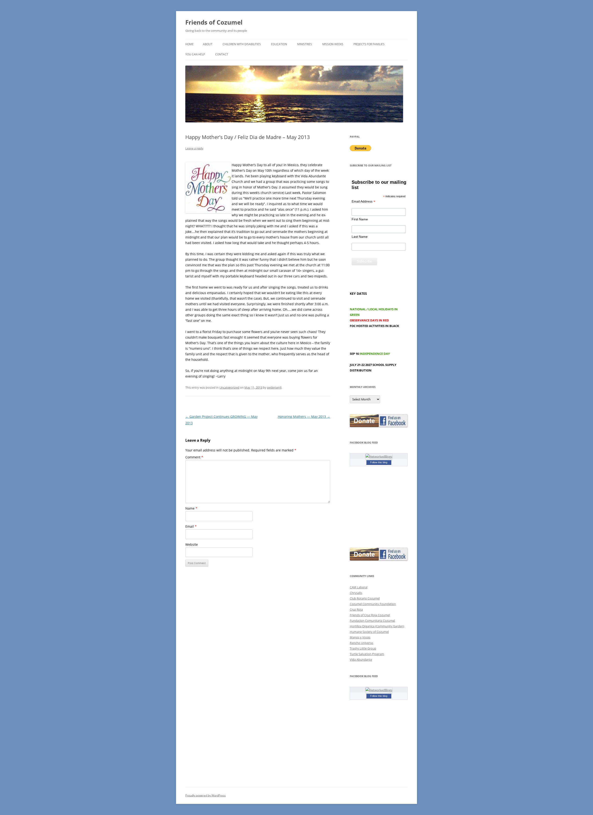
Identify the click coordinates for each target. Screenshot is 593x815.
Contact (221, 54)
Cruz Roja (356, 609)
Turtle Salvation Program (367, 654)
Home (189, 44)
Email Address (363, 201)
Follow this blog (378, 462)
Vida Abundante (361, 659)
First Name (360, 219)
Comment (194, 457)
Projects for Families (369, 44)
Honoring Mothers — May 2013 (304, 416)
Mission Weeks (332, 44)
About (207, 44)
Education (279, 44)
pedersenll (274, 387)
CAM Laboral (358, 587)
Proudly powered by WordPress (205, 795)
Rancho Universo (361, 643)
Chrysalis (356, 593)
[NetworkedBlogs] (379, 456)
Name (191, 508)
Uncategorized (229, 387)
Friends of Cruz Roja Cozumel (370, 615)
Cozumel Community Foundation (373, 604)
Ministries (304, 44)
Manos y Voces (360, 637)
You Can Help (195, 54)
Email (191, 526)
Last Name (360, 236)
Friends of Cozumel (214, 22)
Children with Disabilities (242, 44)
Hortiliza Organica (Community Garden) (377, 626)
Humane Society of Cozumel (369, 632)
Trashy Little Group (363, 648)
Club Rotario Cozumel (365, 598)
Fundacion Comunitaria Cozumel (372, 620)
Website (191, 544)
